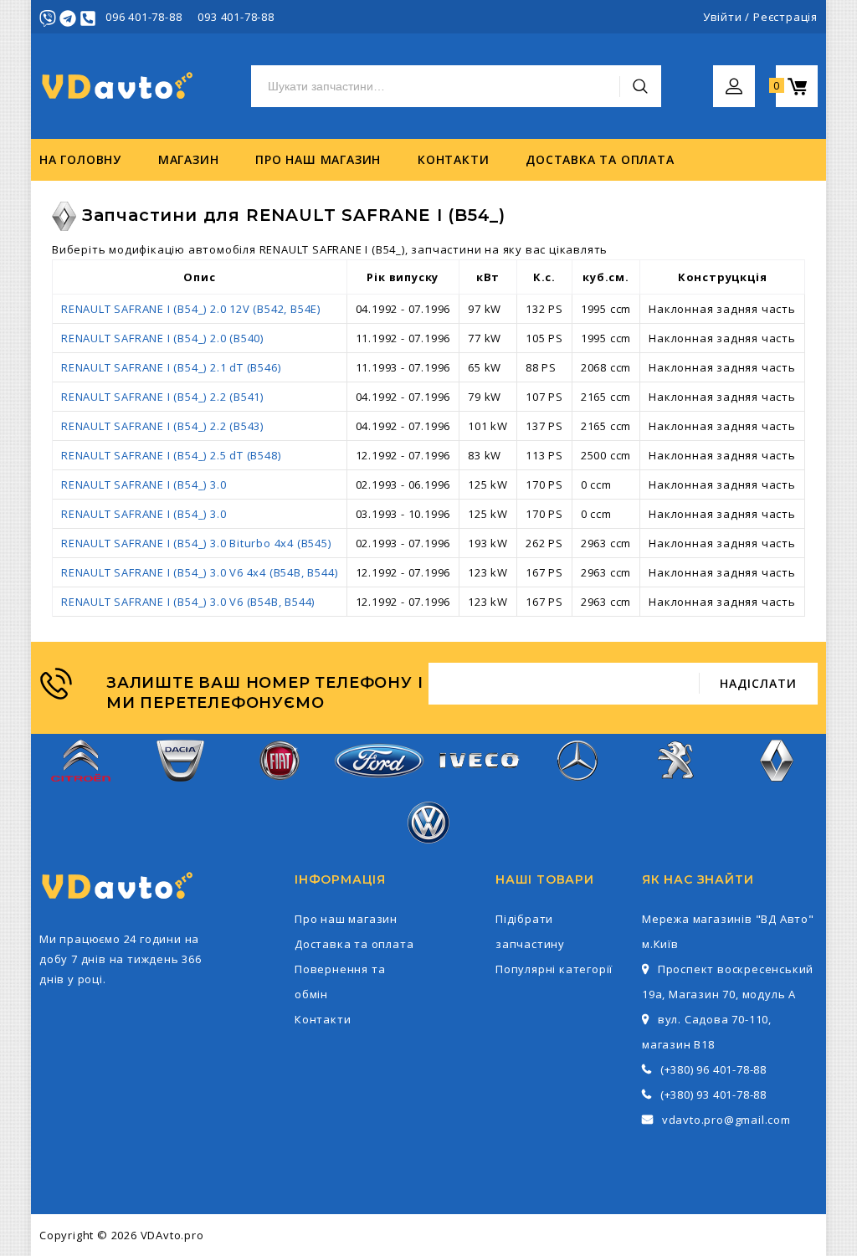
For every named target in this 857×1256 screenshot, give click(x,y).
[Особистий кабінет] (734, 75)
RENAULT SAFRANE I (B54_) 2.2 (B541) (162, 396)
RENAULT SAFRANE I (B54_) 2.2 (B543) (162, 425)
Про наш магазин (318, 159)
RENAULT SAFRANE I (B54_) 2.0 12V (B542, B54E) (191, 308)
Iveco (478, 781)
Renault (776, 791)
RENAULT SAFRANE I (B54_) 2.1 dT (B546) (170, 367)
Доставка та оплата (600, 159)
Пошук (640, 86)
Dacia (180, 791)
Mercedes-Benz (577, 791)
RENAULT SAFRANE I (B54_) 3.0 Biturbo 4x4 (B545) (196, 543)
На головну (80, 159)
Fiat (279, 791)
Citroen (81, 791)
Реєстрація (785, 16)
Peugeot (677, 791)
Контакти (453, 159)
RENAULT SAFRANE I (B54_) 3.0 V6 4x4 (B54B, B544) (199, 572)
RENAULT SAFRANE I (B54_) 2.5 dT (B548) (170, 455)
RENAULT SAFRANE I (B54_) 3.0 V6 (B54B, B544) (188, 601)
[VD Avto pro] (118, 86)
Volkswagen (428, 853)
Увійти (722, 16)
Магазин (188, 159)
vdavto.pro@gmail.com (726, 1119)
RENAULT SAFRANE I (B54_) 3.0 (143, 484)
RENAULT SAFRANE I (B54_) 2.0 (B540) (162, 338)
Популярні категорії (554, 969)
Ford (379, 788)
